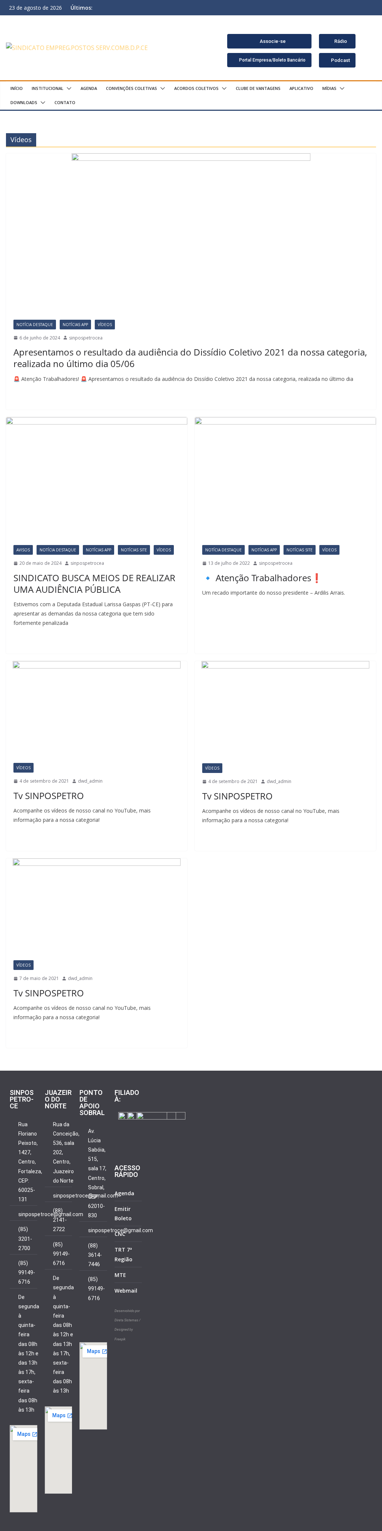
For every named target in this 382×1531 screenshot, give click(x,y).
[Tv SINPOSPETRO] (96, 708)
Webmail (126, 1290)
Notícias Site (134, 549)
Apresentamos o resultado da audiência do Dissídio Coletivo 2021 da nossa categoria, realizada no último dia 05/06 (190, 358)
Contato (64, 102)
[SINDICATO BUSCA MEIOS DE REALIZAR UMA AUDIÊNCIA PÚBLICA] (96, 477)
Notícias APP (75, 324)
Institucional (47, 88)
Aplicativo (301, 88)
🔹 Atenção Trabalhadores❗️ (262, 578)
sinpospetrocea (86, 338)
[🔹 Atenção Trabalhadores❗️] (285, 477)
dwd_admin (90, 781)
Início (16, 88)
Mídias (329, 88)
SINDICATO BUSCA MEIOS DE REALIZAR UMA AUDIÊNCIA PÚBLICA (94, 583)
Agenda (89, 88)
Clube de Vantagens (258, 88)
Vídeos (105, 324)
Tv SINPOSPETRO (48, 795)
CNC (120, 1233)
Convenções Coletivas (131, 88)
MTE (120, 1274)
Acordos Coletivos (196, 88)
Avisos (23, 549)
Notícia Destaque (34, 324)
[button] (67, 88)
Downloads (23, 102)
